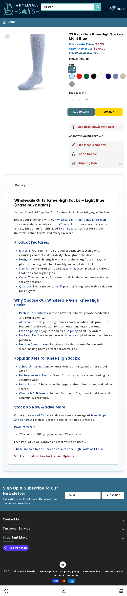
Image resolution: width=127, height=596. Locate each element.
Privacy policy (48, 571)
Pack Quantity (77, 93)
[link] (6, 591)
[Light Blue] (72, 76)
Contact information (65, 575)
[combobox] (71, 7)
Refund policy (91, 571)
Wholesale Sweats (24, 571)
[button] (116, 9)
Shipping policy (70, 571)
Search (97, 7)
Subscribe (113, 495)
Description (23, 185)
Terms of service (113, 571)
